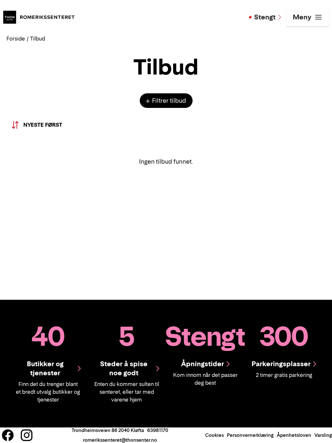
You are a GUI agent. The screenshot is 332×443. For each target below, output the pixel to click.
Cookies (214, 435)
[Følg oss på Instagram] (26, 435)
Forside (15, 38)
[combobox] (38, 125)
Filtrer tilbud (168, 100)
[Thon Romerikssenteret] (39, 16)
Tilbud (37, 38)
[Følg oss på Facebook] (8, 435)
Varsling (323, 435)
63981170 (157, 430)
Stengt (265, 17)
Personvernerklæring (250, 435)
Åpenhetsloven (294, 435)
